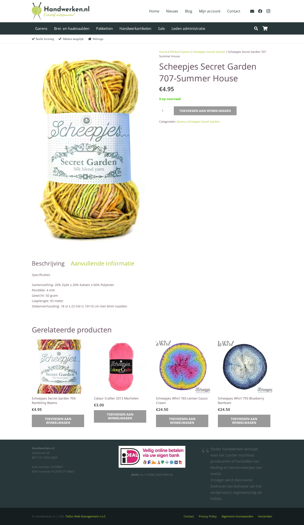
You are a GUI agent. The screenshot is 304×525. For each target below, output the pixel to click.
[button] (256, 28)
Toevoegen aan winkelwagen (205, 111)
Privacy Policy (208, 516)
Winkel (174, 52)
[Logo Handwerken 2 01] (60, 11)
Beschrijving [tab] (48, 263)
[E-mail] (252, 11)
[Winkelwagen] (265, 28)
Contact (189, 516)
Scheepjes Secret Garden (209, 52)
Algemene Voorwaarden (237, 516)
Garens (186, 52)
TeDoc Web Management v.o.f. (85, 516)
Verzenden (265, 516)
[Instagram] (268, 11)
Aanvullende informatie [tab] (102, 263)
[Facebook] (260, 11)
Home (163, 52)
